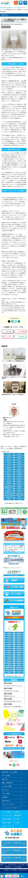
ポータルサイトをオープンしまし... (13, 685)
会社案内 (4, 797)
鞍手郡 (19, 489)
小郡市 (8, 470)
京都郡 (8, 499)
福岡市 (19, 454)
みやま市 (8, 485)
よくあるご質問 (6, 786)
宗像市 (8, 475)
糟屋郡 (19, 487)
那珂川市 (9, 662)
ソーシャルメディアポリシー (10, 808)
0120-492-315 (13, 838)
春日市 (8, 473)
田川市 (8, 461)
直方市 (8, 458)
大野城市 (19, 473)
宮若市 (19, 480)
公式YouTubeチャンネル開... (11, 691)
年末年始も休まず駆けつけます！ (13, 701)
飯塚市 (19, 458)
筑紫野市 (19, 470)
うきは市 (8, 480)
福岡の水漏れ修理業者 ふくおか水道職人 (10, 7)
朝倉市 (19, 482)
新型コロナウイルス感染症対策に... (13, 706)
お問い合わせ (6, 801)
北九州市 (8, 454)
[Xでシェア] (9, 321)
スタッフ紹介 (6, 793)
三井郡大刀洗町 (9, 494)
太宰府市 (19, 475)
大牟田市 (8, 456)
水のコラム (5, 790)
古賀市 (8, 477)
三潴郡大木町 (19, 494)
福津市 (19, 477)
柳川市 (19, 461)
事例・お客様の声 (7, 783)
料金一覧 (4, 779)
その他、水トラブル (8, 826)
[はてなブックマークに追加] (12, 321)
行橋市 (19, 466)
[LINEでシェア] (15, 321)
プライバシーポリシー (8, 804)
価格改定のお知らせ (9, 696)
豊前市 (8, 468)
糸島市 (19, 485)
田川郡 (19, 496)
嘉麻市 (8, 482)
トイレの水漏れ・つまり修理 (10, 812)
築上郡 (19, 499)
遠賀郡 (8, 489)
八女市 (8, 463)
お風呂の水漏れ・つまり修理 (10, 819)
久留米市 (19, 456)
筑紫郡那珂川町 (9, 487)
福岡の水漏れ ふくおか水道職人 (10, 772)
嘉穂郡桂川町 (8, 492)
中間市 (19, 468)
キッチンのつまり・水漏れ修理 (11, 815)
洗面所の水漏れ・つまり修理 (10, 822)
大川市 (8, 466)
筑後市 (19, 463)
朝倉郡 (19, 492)
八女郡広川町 (8, 496)
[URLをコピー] (19, 321)
